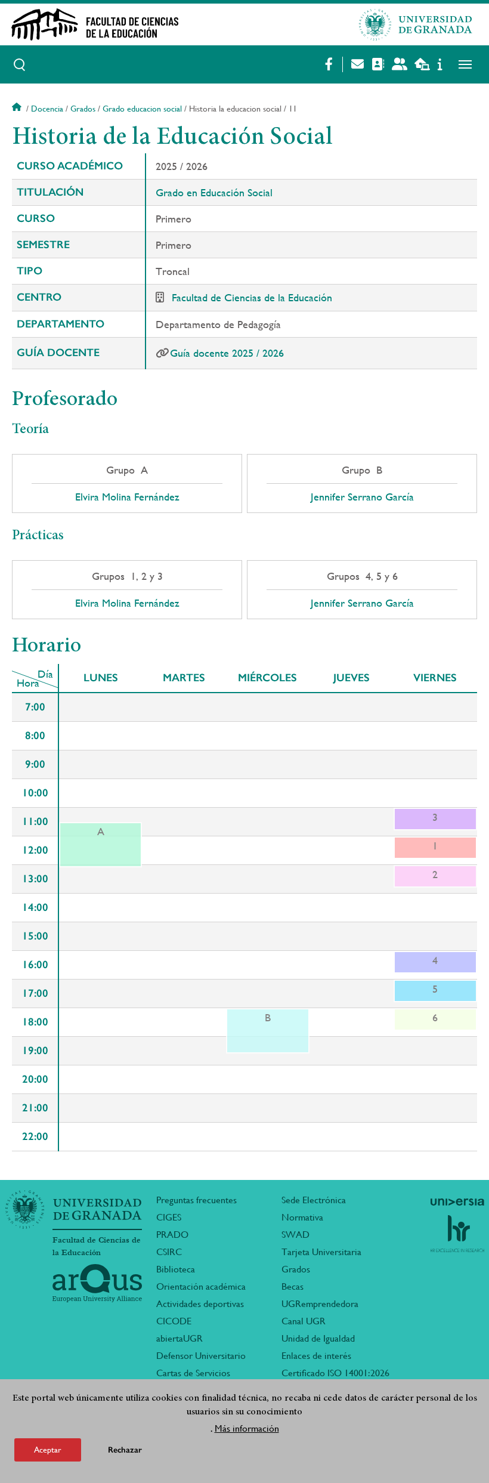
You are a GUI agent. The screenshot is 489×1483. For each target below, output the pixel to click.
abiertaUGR (179, 1338)
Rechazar (125, 1450)
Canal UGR (303, 1321)
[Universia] (457, 1202)
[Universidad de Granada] (415, 24)
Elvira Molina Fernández (127, 497)
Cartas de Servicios (193, 1373)
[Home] (150, 24)
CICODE (173, 1321)
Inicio (18, 109)
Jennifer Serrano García (362, 497)
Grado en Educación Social (214, 192)
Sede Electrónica (313, 1200)
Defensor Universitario (201, 1355)
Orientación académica (201, 1286)
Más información (247, 1428)
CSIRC (169, 1252)
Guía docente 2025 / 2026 (227, 353)
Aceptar (47, 1449)
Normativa (302, 1217)
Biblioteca (175, 1269)
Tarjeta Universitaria (321, 1252)
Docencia (47, 108)
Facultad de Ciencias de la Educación (252, 297)
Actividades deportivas (200, 1303)
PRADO (172, 1234)
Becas (292, 1286)
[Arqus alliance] (97, 1283)
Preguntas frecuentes (196, 1200)
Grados (82, 108)
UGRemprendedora (319, 1303)
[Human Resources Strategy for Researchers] (457, 1233)
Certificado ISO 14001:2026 (335, 1373)
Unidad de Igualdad (318, 1338)
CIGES (168, 1217)
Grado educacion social (142, 108)
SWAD (295, 1234)
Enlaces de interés (316, 1355)
